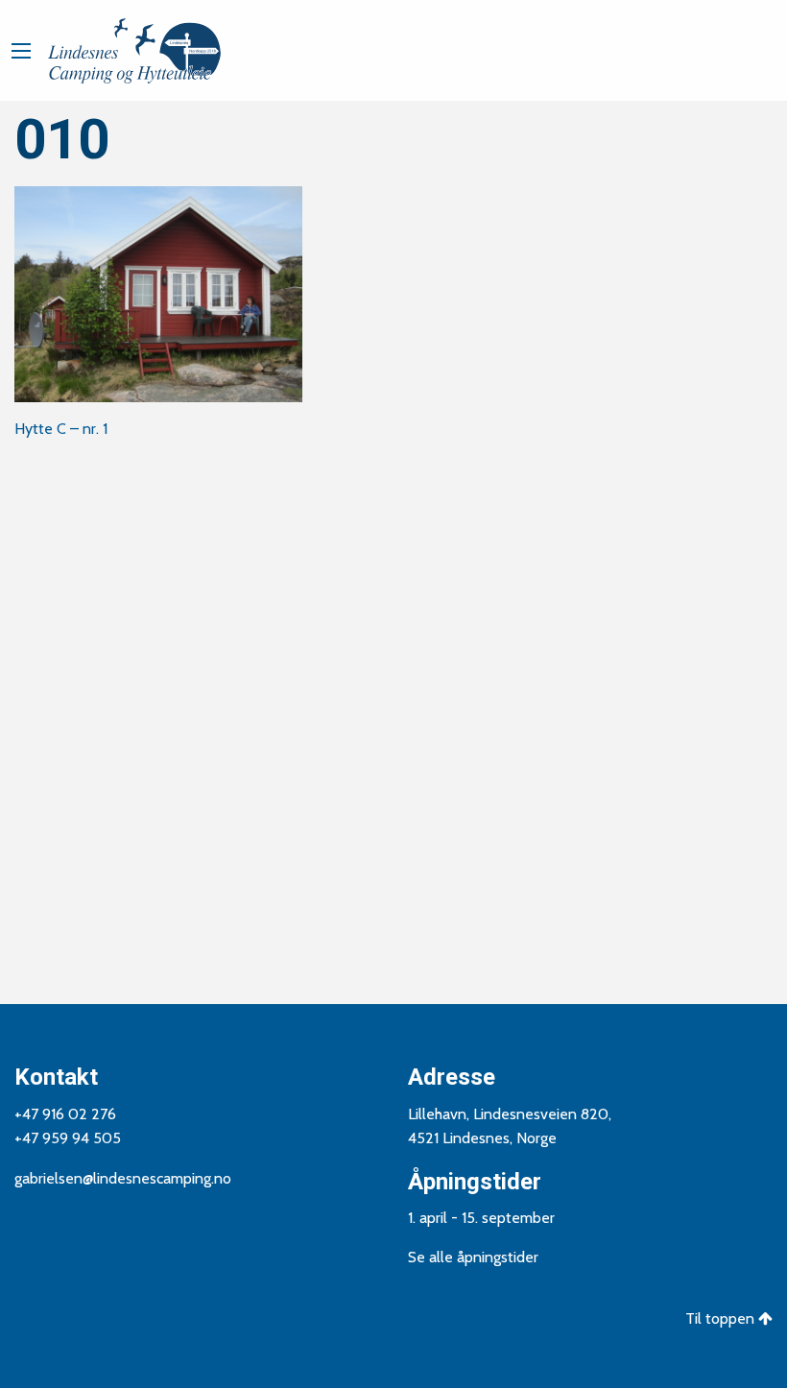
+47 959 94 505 (67, 1138)
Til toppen (721, 1318)
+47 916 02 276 (65, 1114)
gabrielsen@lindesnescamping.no (122, 1178)
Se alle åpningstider (473, 1257)
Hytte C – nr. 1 (60, 428)
